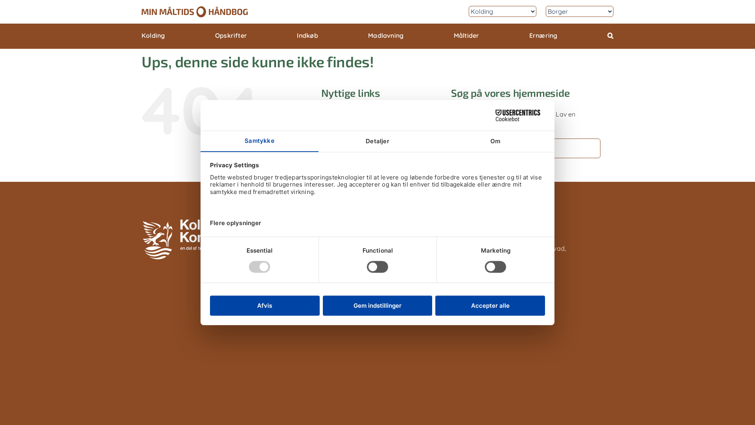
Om (454, 11)
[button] (610, 36)
